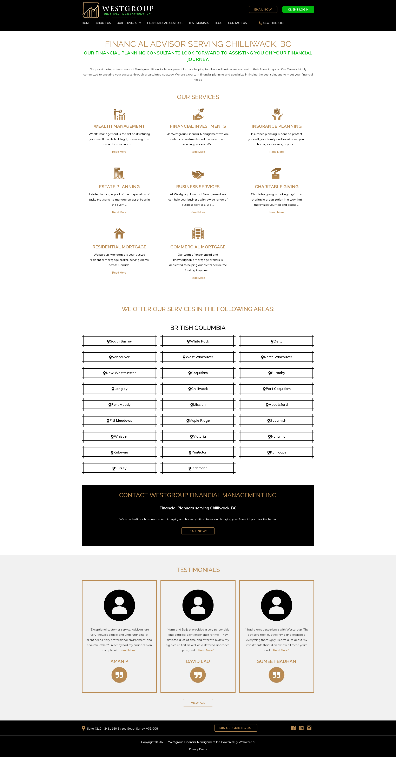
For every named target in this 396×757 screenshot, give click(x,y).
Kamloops (278, 452)
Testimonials (198, 23)
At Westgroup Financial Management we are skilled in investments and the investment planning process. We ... (198, 143)
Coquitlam (199, 373)
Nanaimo (278, 436)
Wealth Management (119, 126)
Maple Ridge (199, 420)
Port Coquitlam (278, 388)
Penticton (199, 452)
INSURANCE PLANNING (277, 126)
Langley (120, 388)
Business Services (198, 186)
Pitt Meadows (121, 420)
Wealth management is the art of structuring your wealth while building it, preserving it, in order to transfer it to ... (119, 143)
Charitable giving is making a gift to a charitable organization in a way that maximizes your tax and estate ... (276, 203)
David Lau (198, 661)
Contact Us (237, 23)
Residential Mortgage (119, 246)
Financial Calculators (165, 23)
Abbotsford (278, 404)
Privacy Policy (198, 749)
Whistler (121, 436)
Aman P (119, 661)
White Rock (199, 341)
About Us (103, 23)
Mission (199, 404)
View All (198, 703)
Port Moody (121, 404)
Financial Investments (198, 126)
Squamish (278, 420)
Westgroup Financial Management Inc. (194, 742)
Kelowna (121, 452)
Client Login (298, 9)
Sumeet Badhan (276, 661)
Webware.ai (247, 742)
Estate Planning (119, 186)
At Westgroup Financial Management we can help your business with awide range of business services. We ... (197, 203)
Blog (218, 23)
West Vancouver (199, 357)
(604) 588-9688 (273, 23)
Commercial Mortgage (197, 246)
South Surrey (121, 341)
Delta (278, 341)
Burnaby (278, 373)
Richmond (199, 468)
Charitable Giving (276, 186)
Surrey (120, 468)
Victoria (199, 436)
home (86, 23)
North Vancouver (278, 357)
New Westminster (121, 373)
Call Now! (198, 531)
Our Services (127, 23)
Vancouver (121, 357)
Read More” (128, 650)
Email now (263, 9)
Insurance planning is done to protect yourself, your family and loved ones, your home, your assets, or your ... (276, 143)
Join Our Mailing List (236, 728)
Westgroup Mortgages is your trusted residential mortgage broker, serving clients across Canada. (119, 263)
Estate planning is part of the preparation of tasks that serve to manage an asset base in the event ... (119, 203)
